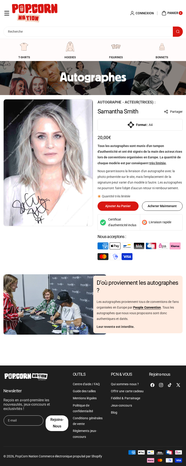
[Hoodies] (70, 46)
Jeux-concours (121, 405)
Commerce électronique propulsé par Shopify (70, 456)
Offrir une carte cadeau (127, 391)
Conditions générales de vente (88, 421)
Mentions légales (85, 398)
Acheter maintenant (162, 206)
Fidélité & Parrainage (125, 398)
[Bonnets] (162, 46)
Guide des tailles (84, 391)
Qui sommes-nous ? (125, 384)
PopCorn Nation (26, 456)
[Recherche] (178, 32)
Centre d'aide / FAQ (86, 384)
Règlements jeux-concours (85, 433)
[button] (6, 13)
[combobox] (93, 32)
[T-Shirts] (24, 46)
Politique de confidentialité (83, 408)
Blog (114, 412)
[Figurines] (116, 46)
